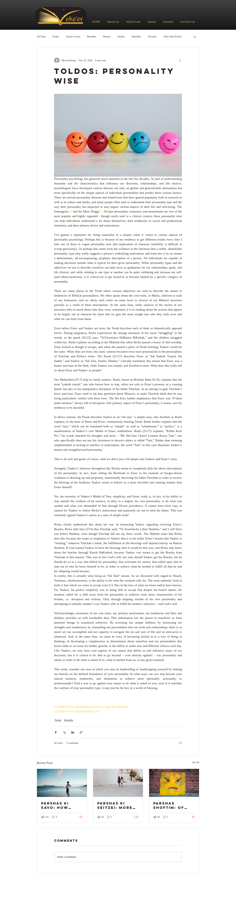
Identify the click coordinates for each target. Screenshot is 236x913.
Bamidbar (136, 36)
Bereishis (91, 36)
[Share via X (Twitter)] (64, 732)
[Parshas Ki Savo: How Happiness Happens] (62, 783)
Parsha (56, 36)
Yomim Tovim (73, 36)
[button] (194, 36)
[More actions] (180, 60)
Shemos (106, 36)
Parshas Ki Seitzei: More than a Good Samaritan (115, 805)
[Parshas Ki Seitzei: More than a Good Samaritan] (118, 783)
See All (195, 762)
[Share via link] (81, 732)
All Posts (41, 36)
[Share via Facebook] (55, 732)
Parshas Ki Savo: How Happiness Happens (55, 805)
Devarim (152, 36)
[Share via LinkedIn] (72, 732)
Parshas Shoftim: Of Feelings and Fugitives (170, 805)
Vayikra (121, 36)
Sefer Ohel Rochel (172, 36)
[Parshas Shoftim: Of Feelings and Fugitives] (174, 783)
